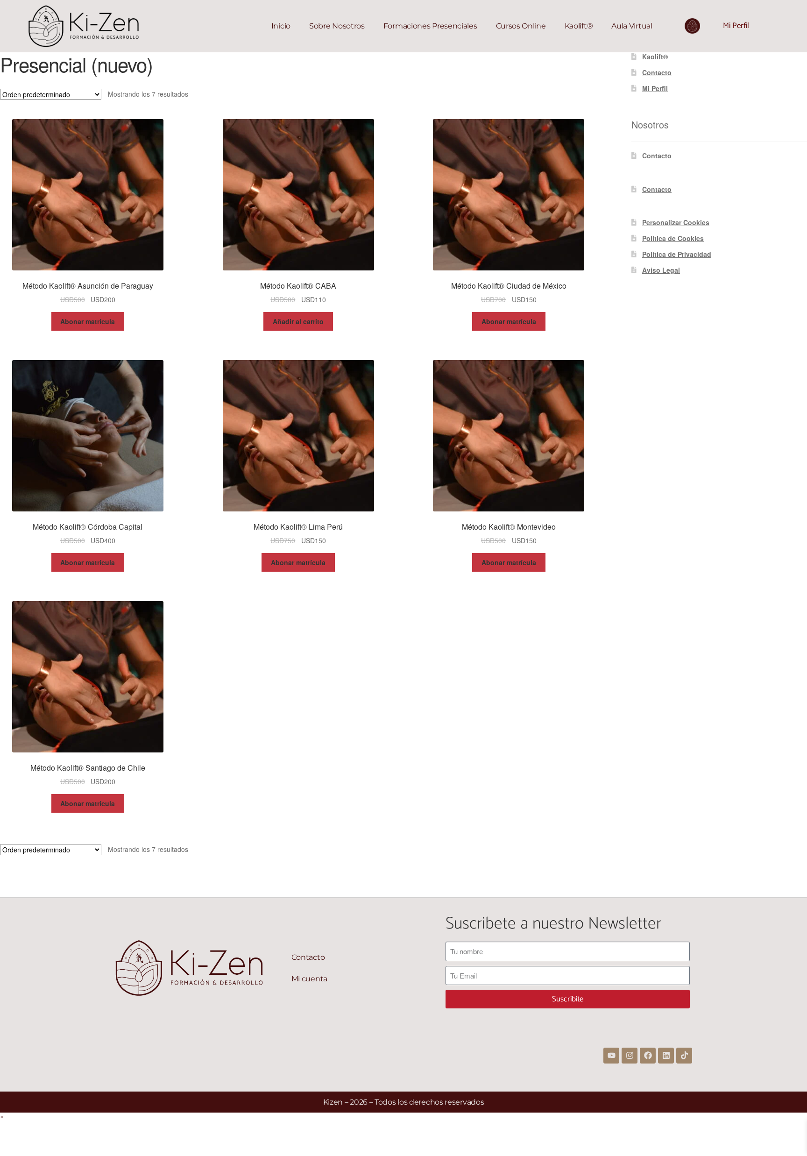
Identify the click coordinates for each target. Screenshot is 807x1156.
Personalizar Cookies (675, 222)
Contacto (657, 72)
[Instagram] (629, 1056)
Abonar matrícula (87, 321)
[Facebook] (648, 1056)
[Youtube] (611, 1056)
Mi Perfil (736, 25)
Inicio (280, 25)
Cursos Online (521, 25)
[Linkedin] (666, 1056)
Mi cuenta (309, 978)
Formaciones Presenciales (430, 25)
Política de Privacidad (676, 254)
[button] (1, 1117)
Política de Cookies (673, 238)
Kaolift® (579, 25)
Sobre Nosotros (337, 25)
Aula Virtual (631, 25)
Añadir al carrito (298, 321)
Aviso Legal (661, 270)
